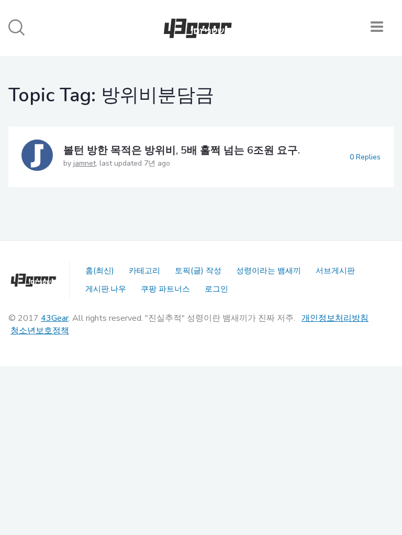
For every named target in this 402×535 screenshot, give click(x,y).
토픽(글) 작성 (198, 270)
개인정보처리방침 (335, 318)
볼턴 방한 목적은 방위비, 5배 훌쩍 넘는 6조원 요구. (181, 150)
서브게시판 (335, 270)
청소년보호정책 (39, 330)
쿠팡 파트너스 (165, 289)
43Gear (55, 318)
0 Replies (365, 157)
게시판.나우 (105, 289)
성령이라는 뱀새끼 (268, 270)
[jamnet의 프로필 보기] (37, 157)
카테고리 (144, 270)
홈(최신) (99, 270)
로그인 (216, 289)
